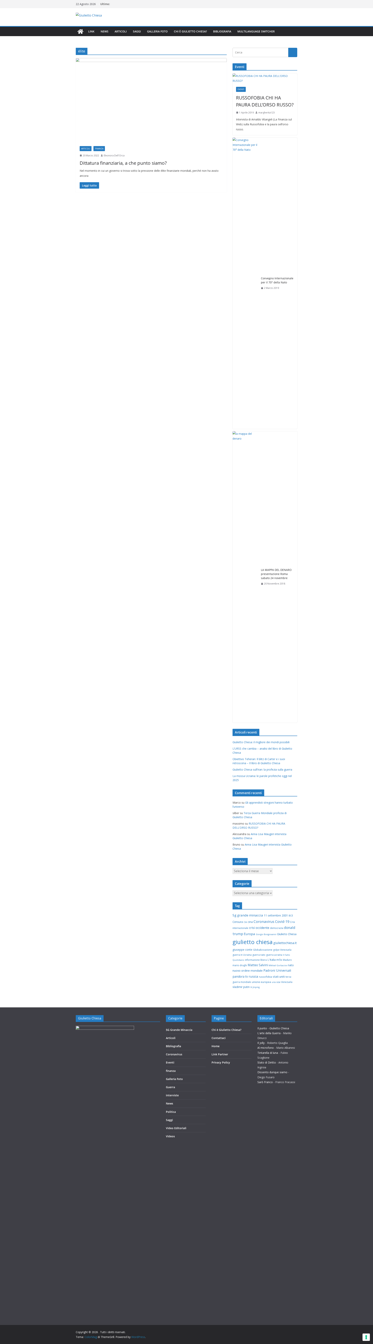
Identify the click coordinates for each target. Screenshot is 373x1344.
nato (291, 965)
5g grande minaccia (248, 915)
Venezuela (286, 982)
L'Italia (272, 960)
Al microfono (265, 1048)
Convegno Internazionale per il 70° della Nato (277, 280)
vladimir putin (241, 987)
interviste (172, 1095)
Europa (249, 934)
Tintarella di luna (267, 1053)
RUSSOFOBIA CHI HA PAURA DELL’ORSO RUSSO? (265, 101)
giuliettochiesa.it (285, 943)
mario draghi (240, 965)
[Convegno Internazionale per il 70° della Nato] (245, 283)
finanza (99, 148)
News (104, 31)
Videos (170, 1136)
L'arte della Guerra (269, 1033)
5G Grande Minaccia (179, 1030)
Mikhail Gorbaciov (278, 965)
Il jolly (261, 1043)
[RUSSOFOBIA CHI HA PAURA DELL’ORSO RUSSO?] (265, 78)
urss (274, 982)
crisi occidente (259, 928)
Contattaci (219, 1038)
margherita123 (266, 112)
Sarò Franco (265, 1082)
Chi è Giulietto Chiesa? (190, 31)
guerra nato (258, 954)
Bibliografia (222, 31)
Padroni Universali (277, 970)
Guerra (170, 1087)
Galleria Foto (157, 31)
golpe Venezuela (282, 949)
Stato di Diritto (266, 1062)
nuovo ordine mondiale (248, 970)
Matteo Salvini (258, 965)
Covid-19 (282, 921)
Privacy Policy (221, 1062)
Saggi (137, 31)
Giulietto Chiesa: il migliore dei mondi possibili (261, 742)
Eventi (241, 89)
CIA (245, 922)
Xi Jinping (255, 987)
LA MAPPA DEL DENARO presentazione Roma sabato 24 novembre (276, 574)
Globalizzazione (262, 949)
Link (91, 31)
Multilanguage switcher (256, 31)
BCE (291, 915)
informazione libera (256, 960)
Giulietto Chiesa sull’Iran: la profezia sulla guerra (262, 769)
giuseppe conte (242, 949)
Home (216, 1046)
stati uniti (279, 976)
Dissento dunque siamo (272, 1072)
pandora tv (240, 976)
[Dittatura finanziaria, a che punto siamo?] (151, 100)
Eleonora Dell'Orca (114, 155)
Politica (171, 1112)
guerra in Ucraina (242, 954)
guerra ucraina (274, 954)
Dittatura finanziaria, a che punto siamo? (123, 163)
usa (278, 982)
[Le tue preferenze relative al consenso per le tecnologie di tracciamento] (366, 1337)
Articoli (121, 31)
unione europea (261, 982)
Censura (238, 922)
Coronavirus (264, 921)
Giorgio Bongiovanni (266, 934)
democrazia (276, 928)
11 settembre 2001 (276, 915)
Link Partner (220, 1054)
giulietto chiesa (253, 942)
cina (250, 922)
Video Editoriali (176, 1128)
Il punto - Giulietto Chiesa (273, 1028)
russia (253, 976)
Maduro (287, 960)
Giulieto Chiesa (286, 934)
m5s (279, 960)
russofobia (265, 976)
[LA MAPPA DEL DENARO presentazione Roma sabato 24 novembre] (245, 577)
